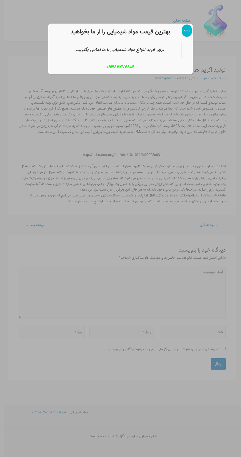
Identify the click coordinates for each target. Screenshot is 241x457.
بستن (187, 30)
